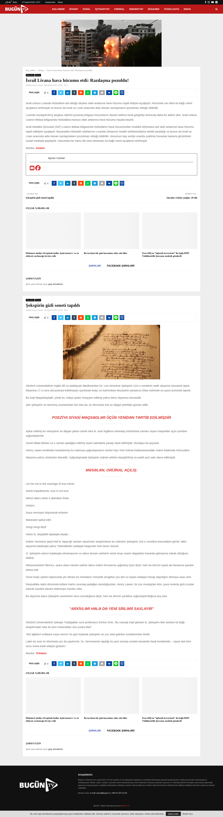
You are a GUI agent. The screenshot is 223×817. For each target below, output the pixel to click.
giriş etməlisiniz (55, 284)
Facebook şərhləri (120, 266)
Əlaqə (60, 2)
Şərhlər (95, 266)
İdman (187, 9)
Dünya (38, 75)
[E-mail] (32, 169)
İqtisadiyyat (102, 9)
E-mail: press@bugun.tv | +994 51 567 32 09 (108, 793)
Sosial (87, 9)
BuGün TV (125, 806)
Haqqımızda (50, 2)
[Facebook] (38, 169)
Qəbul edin (173, 814)
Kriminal (119, 9)
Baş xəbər (58, 9)
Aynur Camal (37, 85)
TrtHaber (41, 653)
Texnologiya (171, 9)
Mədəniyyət (136, 9)
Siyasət (73, 9)
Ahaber (40, 148)
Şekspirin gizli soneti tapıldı (40, 197)
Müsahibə (153, 9)
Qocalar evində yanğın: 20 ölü (182, 197)
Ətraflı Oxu (187, 814)
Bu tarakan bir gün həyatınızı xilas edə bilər (105, 253)
